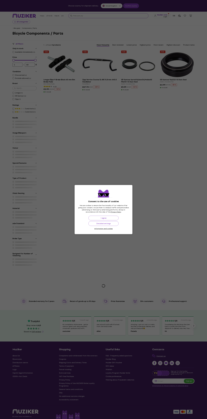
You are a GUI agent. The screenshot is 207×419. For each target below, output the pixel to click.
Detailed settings (103, 223)
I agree (103, 218)
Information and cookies (103, 229)
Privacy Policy (116, 212)
